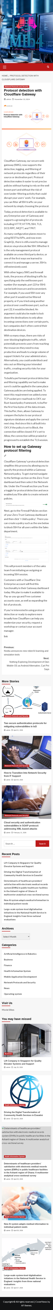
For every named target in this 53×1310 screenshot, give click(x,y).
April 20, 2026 (18, 780)
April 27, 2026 (18, 1288)
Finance (8, 965)
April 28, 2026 (18, 1230)
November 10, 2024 (22, 99)
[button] (4, 66)
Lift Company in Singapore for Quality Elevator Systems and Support (22, 865)
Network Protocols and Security (16, 86)
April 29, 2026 (18, 1179)
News (6, 988)
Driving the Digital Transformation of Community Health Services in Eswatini (23, 874)
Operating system (13, 994)
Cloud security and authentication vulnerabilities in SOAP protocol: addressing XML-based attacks (22, 825)
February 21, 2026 (20, 832)
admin (8, 99)
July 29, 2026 (18, 1067)
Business (8, 959)
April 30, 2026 (18, 1119)
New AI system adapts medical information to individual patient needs (26, 902)
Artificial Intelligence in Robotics (20, 954)
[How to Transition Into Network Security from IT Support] (26, 752)
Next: (28, 664)
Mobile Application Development (20, 976)
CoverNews (41, 1301)
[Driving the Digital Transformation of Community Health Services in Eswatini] (26, 1092)
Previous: (26, 651)
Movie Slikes (8, 1009)
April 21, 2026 (18, 730)
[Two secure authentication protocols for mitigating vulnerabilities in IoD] (26, 703)
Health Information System (17, 971)
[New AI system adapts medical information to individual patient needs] (26, 1203)
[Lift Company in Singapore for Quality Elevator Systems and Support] (26, 1040)
